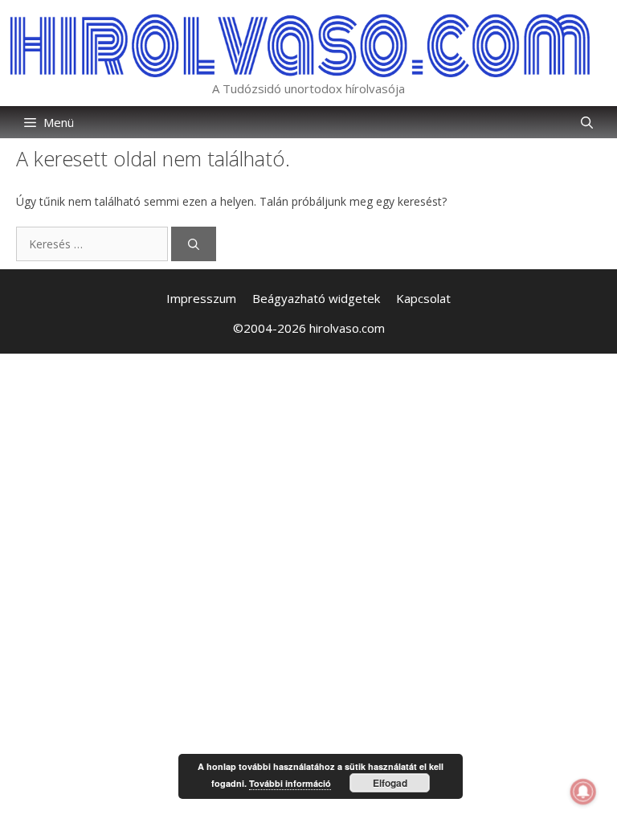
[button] (587, 122)
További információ (290, 783)
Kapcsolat (423, 298)
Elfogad (390, 783)
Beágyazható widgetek (316, 298)
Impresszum (201, 298)
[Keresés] (193, 244)
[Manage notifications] (583, 792)
